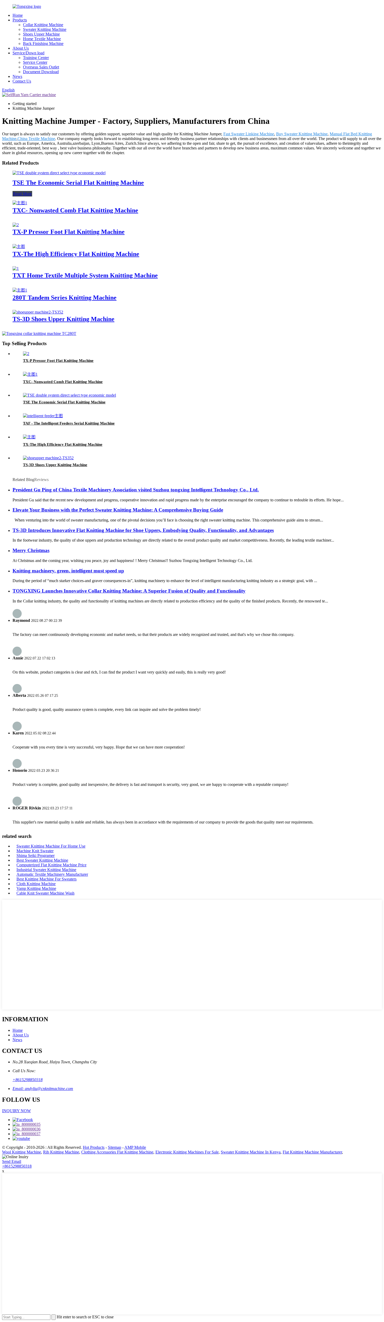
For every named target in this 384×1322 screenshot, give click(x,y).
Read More (22, 194)
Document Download (41, 71)
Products (20, 20)
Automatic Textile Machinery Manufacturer (52, 874)
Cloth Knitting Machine (36, 884)
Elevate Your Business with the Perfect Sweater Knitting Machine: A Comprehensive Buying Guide (118, 510)
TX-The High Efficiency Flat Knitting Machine (76, 254)
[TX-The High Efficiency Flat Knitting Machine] (19, 246)
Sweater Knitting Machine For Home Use (50, 846)
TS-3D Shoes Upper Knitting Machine (63, 319)
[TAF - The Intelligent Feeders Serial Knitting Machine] (43, 416)
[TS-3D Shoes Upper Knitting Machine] (38, 312)
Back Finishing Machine (43, 43)
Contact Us (22, 81)
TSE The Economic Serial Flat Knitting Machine (78, 182)
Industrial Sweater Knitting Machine (46, 869)
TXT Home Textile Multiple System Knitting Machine (85, 275)
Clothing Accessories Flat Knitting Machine (117, 1152)
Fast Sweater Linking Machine (248, 134)
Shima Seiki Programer (35, 855)
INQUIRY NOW (16, 1111)
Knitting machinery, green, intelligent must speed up (68, 570)
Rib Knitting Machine (61, 1152)
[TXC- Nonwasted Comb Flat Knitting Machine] (20, 203)
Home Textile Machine (42, 39)
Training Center (36, 57)
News (17, 76)
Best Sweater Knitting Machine (42, 860)
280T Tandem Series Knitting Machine (65, 297)
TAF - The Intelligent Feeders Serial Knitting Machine (69, 423)
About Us (21, 48)
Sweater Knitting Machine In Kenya (251, 1152)
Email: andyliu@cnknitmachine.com (43, 1088)
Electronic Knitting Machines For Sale (187, 1152)
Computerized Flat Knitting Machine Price (51, 865)
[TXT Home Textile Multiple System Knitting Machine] (16, 268)
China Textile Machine (36, 138)
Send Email (11, 1161)
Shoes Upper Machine (41, 34)
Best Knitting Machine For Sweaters (46, 879)
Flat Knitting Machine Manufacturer (312, 1152)
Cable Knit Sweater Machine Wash (45, 893)
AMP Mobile (135, 1147)
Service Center (35, 62)
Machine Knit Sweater (35, 851)
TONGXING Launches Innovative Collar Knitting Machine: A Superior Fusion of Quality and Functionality (129, 591)
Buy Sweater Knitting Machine (302, 134)
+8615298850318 (28, 1079)
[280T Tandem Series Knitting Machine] (20, 290)
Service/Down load (28, 53)
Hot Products (93, 1147)
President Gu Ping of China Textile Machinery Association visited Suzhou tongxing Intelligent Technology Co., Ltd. (136, 489)
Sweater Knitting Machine (44, 29)
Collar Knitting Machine (43, 24)
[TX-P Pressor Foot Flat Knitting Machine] (16, 225)
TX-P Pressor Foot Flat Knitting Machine (69, 231)
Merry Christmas (31, 550)
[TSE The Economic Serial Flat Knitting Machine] (59, 173)
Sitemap (114, 1147)
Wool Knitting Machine (21, 1152)
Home (18, 15)
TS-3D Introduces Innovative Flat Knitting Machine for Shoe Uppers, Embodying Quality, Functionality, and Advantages (143, 530)
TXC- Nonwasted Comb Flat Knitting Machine (75, 210)
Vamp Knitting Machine (36, 888)
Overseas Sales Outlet (41, 67)
